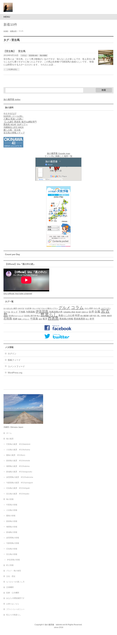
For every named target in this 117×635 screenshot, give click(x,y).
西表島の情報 (66, 319)
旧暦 (91, 316)
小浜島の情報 (11, 510)
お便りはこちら (12, 604)
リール (7, 312)
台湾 (91, 311)
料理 (77, 315)
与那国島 (30, 312)
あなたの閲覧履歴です (15, 598)
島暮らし (49, 314)
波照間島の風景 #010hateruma (19, 477)
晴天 (95, 316)
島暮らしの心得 (66, 315)
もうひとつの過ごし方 (15, 582)
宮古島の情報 (11, 554)
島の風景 (10, 439)
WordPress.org (15, 372)
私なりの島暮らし (13, 615)
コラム (23, 55)
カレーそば (36, 308)
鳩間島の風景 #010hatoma (18, 466)
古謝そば (84, 312)
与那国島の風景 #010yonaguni (19, 483)
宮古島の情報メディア (14, 132)
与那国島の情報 (12, 543)
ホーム (9, 433)
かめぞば (21, 308)
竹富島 (34, 318)
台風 (97, 311)
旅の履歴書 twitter (12, 99)
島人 (38, 316)
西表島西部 (79, 319)
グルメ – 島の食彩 (13, 571)
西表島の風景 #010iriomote (18, 461)
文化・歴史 (10, 576)
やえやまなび (10, 113)
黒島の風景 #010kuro (15, 455)
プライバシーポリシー (15, 609)
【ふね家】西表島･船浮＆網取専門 (20, 122)
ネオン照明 (88, 308)
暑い (99, 316)
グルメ (64, 307)
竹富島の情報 (11, 505)
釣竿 (92, 319)
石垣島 (8, 318)
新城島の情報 (11, 532)
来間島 (103, 316)
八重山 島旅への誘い (13, 119)
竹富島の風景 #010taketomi (18, 444)
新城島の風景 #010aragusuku (19, 472)
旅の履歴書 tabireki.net (55, 625)
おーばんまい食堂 (10, 308)
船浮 (45, 319)
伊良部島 (42, 311)
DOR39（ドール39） (14, 116)
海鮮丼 (109, 316)
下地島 (21, 312)
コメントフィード (16, 366)
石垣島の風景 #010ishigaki (18, 488)
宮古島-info (33, 55)
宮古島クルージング (16, 316)
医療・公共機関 (12, 593)
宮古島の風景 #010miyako (17, 494)
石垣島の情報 (11, 549)
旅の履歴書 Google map (58, 153)
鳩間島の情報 (11, 527)
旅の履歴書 (84, 316)
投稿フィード (14, 360)
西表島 (53, 318)
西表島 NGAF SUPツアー (16, 124)
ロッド (14, 312)
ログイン (12, 353)
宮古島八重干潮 (30, 316)
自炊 (40, 319)
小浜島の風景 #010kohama (18, 450)
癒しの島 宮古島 (12, 130)
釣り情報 (10, 565)
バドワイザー (106, 308)
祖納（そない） (24, 319)
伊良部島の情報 (13, 560)
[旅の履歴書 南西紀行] (8, 8)
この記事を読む (12, 69)
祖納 (15, 319)
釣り (87, 319)
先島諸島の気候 (69, 312)
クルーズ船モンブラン (49, 308)
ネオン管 (96, 308)
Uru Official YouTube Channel (18, 293)
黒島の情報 (10, 516)
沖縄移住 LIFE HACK (14, 127)
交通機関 (10, 587)
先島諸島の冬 (56, 312)
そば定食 (28, 308)
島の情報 (43, 55)
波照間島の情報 (12, 538)
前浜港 (78, 312)
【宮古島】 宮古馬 (14, 51)
